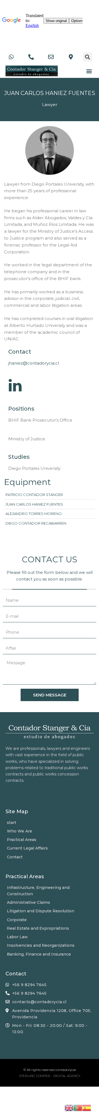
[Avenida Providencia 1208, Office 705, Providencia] (71, 57)
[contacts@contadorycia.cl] (52, 57)
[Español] (86, 1107)
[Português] (77, 1107)
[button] (89, 70)
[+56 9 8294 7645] (12, 57)
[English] (69, 1107)
